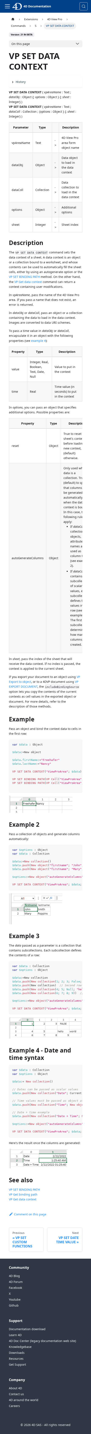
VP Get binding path (23, 1194)
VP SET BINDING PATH (24, 277)
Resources (16, 1359)
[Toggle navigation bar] (7, 6)
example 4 (38, 341)
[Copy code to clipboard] (77, 744)
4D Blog (14, 1276)
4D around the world (23, 1400)
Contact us (16, 1394)
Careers (14, 1406)
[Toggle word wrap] (69, 744)
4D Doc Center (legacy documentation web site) (42, 1341)
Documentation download (27, 1329)
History (21, 82)
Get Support (17, 1364)
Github (14, 1305)
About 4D (15, 1388)
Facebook (15, 1288)
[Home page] (13, 19)
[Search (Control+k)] (84, 6)
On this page (20, 44)
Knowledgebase (20, 1347)
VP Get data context (28, 282)
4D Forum (16, 1282)
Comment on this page (30, 1214)
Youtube (15, 1299)
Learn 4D (15, 1335)
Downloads (17, 1353)
